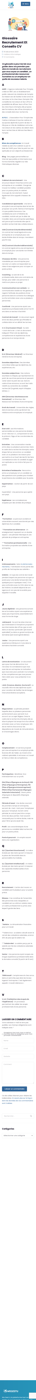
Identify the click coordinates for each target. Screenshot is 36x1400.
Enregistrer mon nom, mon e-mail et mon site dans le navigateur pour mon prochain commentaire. (18, 1034)
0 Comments (9, 57)
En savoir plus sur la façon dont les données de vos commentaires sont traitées (17, 1100)
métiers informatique (12, 54)
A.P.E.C (5, 117)
